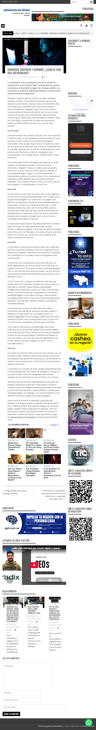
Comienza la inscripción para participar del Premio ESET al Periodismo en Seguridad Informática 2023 (53, 494)
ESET (45, 77)
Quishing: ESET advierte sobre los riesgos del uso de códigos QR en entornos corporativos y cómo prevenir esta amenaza (12, 614)
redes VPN (19, 316)
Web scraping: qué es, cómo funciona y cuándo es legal (34, 609)
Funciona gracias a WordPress (50, 726)
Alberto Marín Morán (30, 77)
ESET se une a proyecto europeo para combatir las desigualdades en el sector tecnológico (55, 612)
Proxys (36, 316)
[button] (88, 722)
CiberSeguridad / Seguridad (12, 39)
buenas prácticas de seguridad (22, 417)
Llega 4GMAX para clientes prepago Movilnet (15, 492)
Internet (25, 39)
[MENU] (3, 26)
